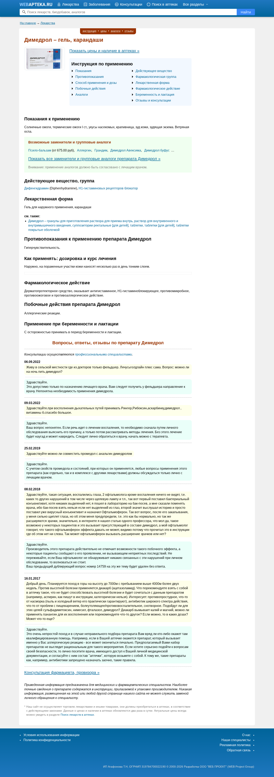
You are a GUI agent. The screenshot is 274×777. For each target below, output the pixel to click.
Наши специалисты (236, 740)
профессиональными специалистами (103, 354)
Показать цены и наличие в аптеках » (104, 51)
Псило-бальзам (39, 150)
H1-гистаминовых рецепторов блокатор (108, 188)
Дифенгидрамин (36, 188)
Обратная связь (239, 750)
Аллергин (84, 150)
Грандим (100, 150)
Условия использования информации (51, 735)
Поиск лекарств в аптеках (77, 714)
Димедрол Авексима (125, 150)
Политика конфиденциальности (47, 740)
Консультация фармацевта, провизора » (61, 672)
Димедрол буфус (156, 150)
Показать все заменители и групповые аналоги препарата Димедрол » (94, 158)
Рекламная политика (235, 745)
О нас (246, 735)
